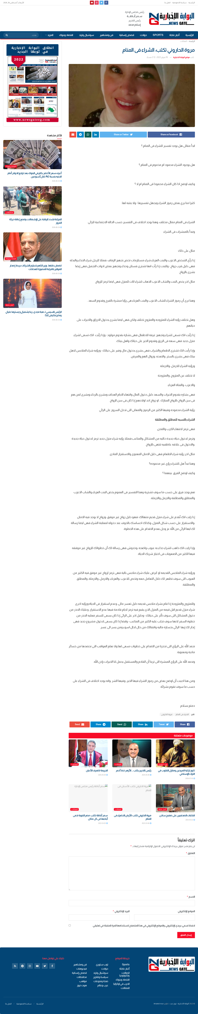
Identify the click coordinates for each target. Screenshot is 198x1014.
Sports (158, 35)
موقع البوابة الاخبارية (181, 57)
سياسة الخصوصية (179, 3)
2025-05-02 (189, 820)
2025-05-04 (146, 775)
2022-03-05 (102, 823)
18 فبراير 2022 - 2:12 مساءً (157, 57)
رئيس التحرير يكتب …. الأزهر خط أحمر (133, 770)
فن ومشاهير (106, 35)
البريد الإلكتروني (121, 911)
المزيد (50, 35)
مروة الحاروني (166, 714)
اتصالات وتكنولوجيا (124, 974)
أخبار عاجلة (174, 35)
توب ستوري (162, 764)
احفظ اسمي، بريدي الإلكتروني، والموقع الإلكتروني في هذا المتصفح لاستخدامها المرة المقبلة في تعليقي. (144, 925)
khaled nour (159, 1004)
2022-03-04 (146, 823)
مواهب (83, 981)
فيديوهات (81, 968)
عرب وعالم (102, 985)
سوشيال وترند (86, 35)
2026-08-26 (56, 181)
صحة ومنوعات (101, 981)
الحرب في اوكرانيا (121, 983)
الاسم (191, 896)
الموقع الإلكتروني (186, 911)
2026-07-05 (189, 778)
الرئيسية (191, 3)
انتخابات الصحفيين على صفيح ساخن (177, 815)
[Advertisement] (59, 18)
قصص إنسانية (126, 35)
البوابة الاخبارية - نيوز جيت (179, 1004)
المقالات (183, 41)
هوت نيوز (82, 985)
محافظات (9, 212)
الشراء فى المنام (182, 714)
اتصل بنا (167, 3)
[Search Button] (5, 35)
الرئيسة (192, 41)
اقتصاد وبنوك (66, 35)
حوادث (143, 35)
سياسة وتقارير (100, 977)
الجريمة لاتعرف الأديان (97, 770)
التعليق (190, 853)
